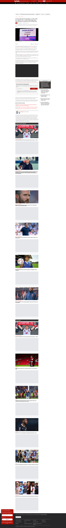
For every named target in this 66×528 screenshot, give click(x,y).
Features (37, 3)
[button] (51, 1)
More (47, 3)
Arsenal (19, 47)
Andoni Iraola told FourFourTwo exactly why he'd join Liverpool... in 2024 (45, 96)
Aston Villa (31, 47)
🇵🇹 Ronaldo (37, 14)
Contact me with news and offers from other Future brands (7, 517)
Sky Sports (24, 54)
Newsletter (27, 3)
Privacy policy (34, 520)
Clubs (44, 3)
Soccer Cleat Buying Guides (21, 3)
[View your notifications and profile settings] (49, 1)
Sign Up (7, 519)
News (31, 3)
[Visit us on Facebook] (35, 1)
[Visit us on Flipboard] (40, 1)
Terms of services (26, 90)
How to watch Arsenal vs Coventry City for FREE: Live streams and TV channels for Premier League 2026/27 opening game (45, 91)
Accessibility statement (18, 521)
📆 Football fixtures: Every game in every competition (27, 14)
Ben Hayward (21, 111)
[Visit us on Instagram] (39, 1)
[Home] (15, 3)
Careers (25, 521)
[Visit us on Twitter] (37, 1)
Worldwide (17, 523)
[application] (26, 70)
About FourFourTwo (35, 521)
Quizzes (41, 3)
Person (16, 16)
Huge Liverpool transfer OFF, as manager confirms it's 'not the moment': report (45, 99)
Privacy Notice (19, 91)
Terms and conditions (18, 520)
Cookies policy (43, 520)
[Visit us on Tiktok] (42, 1)
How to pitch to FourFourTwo (28, 523)
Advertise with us (44, 521)
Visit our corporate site (44, 514)
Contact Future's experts (27, 520)
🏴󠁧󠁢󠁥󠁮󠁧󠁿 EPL (42, 14)
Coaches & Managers (20, 16)
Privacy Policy (10, 522)
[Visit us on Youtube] (38, 1)
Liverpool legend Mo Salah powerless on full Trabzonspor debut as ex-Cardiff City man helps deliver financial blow (45, 103)
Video (34, 3)
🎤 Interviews (47, 14)
